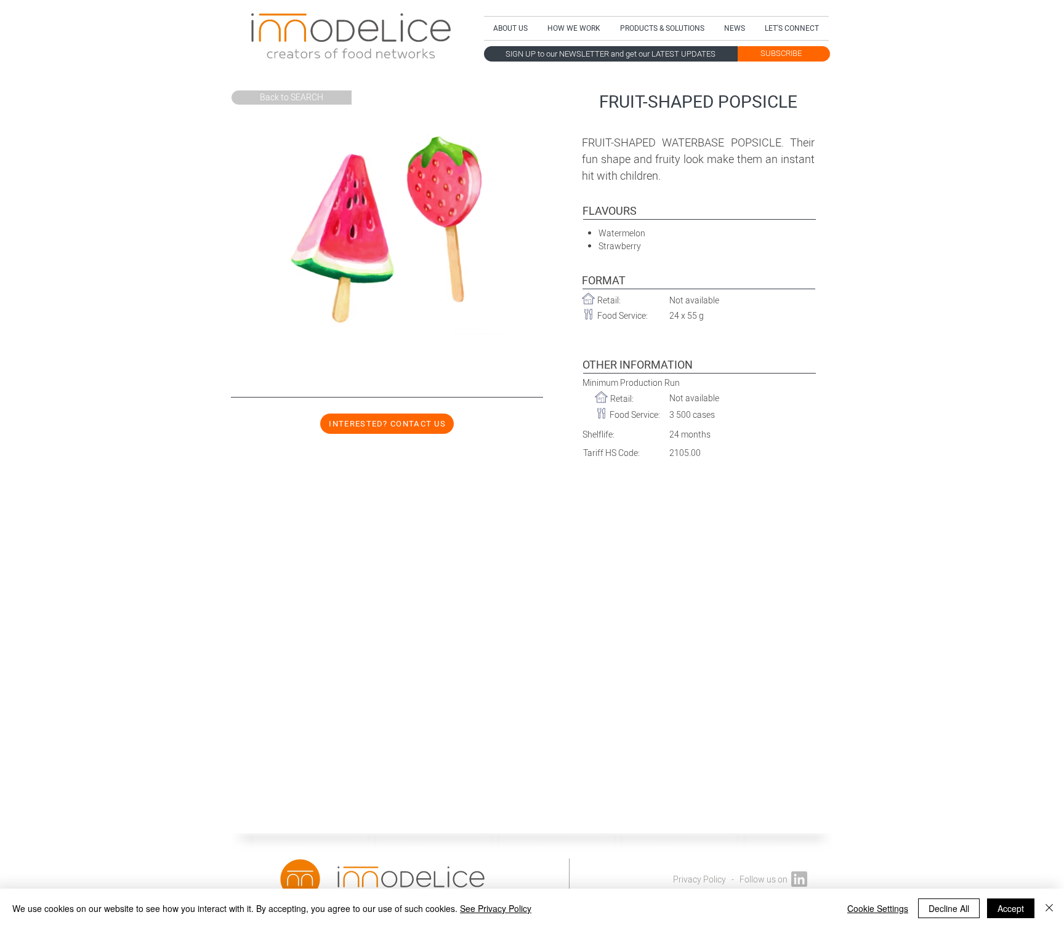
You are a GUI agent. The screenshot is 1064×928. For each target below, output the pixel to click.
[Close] (1049, 908)
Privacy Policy (699, 879)
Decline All (949, 908)
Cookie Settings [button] (877, 908)
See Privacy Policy (495, 908)
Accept (1010, 908)
